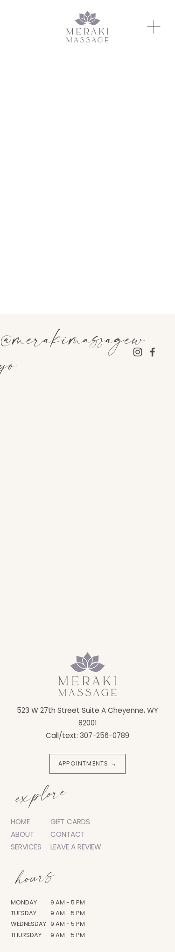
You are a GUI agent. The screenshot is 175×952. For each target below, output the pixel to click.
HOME (20, 822)
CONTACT (67, 834)
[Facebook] (152, 352)
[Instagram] (137, 352)
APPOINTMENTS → (87, 763)
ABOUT (22, 834)
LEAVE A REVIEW (75, 847)
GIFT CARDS (70, 822)
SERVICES (26, 847)
